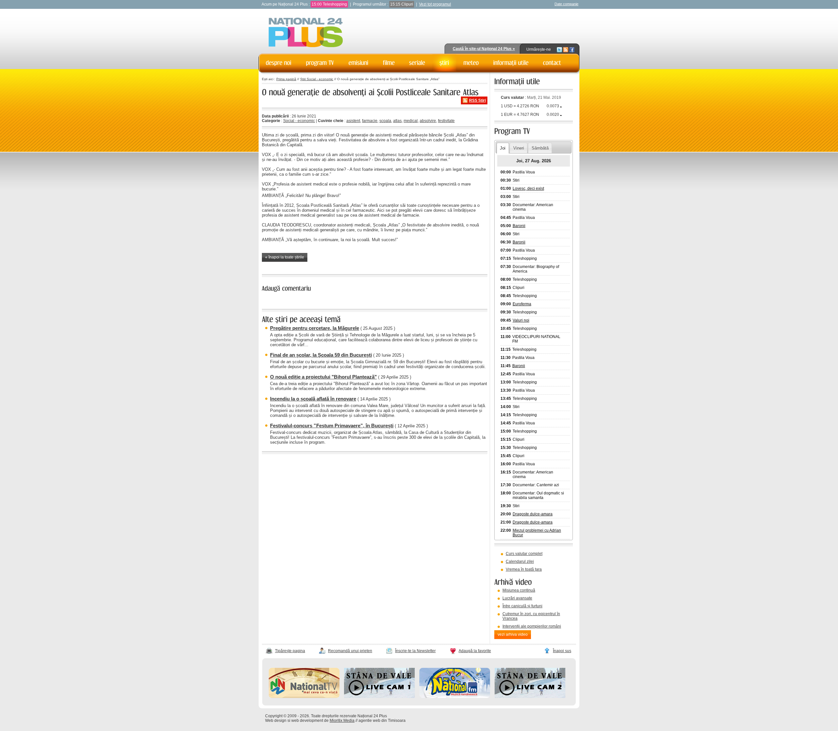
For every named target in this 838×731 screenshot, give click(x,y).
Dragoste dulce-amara (533, 514)
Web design (275, 720)
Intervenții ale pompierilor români (531, 626)
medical (411, 120)
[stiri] (444, 63)
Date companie (566, 4)
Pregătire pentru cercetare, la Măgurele (314, 328)
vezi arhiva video (513, 634)
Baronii (519, 225)
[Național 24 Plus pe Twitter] (559, 49)
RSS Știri (477, 100)
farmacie (369, 120)
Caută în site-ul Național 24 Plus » (484, 48)
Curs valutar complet (524, 553)
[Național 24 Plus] (305, 33)
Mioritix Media (342, 720)
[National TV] (304, 696)
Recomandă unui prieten (350, 651)
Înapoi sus (562, 651)
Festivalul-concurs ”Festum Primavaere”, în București (331, 425)
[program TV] (320, 63)
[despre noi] (279, 63)
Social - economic (299, 120)
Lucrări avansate (517, 598)
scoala (385, 120)
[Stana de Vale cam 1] (379, 696)
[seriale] (417, 63)
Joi (502, 148)
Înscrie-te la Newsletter (415, 651)
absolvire (428, 120)
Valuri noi (521, 320)
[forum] (471, 63)
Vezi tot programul (435, 4)
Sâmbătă (540, 148)
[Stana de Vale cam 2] (530, 696)
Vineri (518, 148)
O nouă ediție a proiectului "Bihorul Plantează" (323, 377)
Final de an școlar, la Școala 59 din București (321, 355)
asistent (353, 120)
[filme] (389, 63)
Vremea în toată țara (524, 569)
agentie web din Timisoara (382, 720)
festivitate (446, 120)
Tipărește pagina (290, 651)
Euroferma (522, 304)
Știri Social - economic (316, 79)
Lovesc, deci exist (528, 188)
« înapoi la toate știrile (284, 257)
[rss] (565, 49)
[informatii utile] (511, 63)
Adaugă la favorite (475, 651)
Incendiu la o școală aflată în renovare (313, 398)
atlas (397, 120)
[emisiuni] (358, 63)
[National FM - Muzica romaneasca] (454, 696)
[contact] (552, 63)
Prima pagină (286, 79)
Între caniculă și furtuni (522, 606)
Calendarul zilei (520, 561)
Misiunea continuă (518, 590)
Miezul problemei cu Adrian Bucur (537, 532)
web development (307, 720)
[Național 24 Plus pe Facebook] (571, 49)
